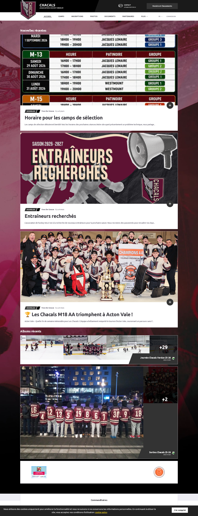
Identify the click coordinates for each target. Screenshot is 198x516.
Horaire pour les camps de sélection (64, 117)
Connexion (171, 16)
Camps (61, 16)
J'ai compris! (180, 510)
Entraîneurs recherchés (50, 216)
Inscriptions (77, 16)
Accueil (47, 16)
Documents (110, 16)
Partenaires (128, 16)
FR (159, 16)
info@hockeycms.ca (130, 7)
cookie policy (101, 512)
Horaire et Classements (162, 6)
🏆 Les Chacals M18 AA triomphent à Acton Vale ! (79, 314)
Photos (93, 16)
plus (143, 16)
